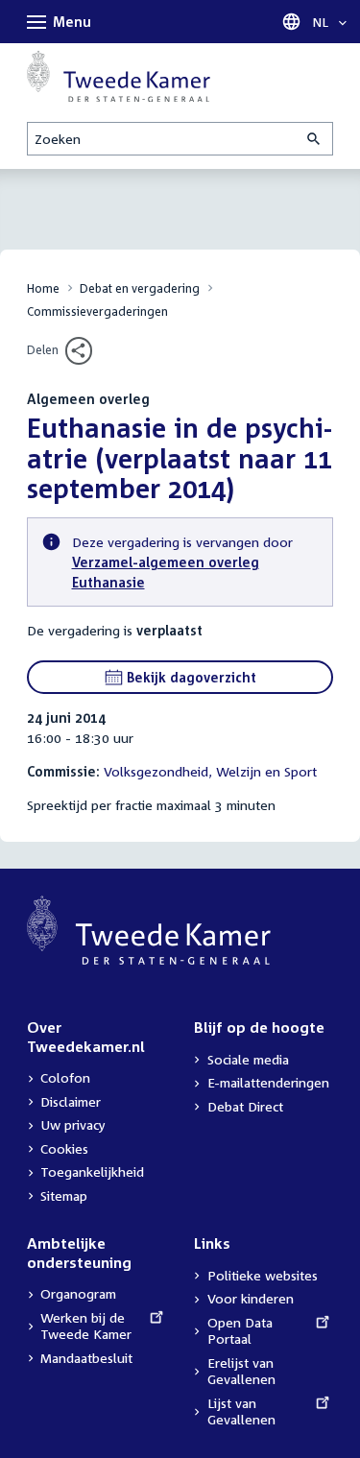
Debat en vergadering (140, 288)
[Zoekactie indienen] (315, 138)
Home (43, 288)
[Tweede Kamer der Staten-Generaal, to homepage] (118, 76)
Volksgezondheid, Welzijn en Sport (210, 771)
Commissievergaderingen (97, 311)
